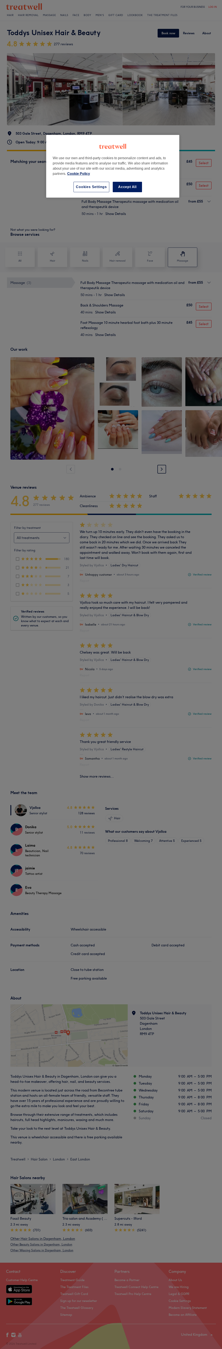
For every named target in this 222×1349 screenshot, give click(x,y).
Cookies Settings (91, 187)
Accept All (127, 187)
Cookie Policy (78, 173)
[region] (112, 166)
